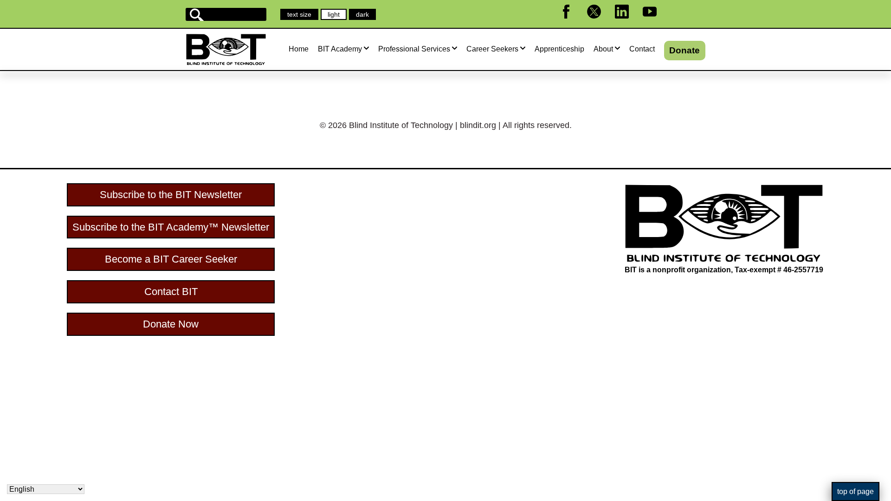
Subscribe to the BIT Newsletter (171, 194)
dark (365, 15)
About (603, 49)
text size (299, 14)
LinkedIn (627, 22)
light (337, 15)
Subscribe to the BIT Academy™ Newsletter (170, 227)
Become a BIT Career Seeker (171, 259)
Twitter (598, 22)
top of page (855, 491)
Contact (642, 49)
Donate (684, 50)
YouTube (655, 22)
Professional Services (414, 49)
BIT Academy (340, 49)
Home (299, 49)
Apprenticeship (559, 49)
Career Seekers (492, 49)
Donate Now (171, 324)
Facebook (572, 22)
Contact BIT (171, 291)
